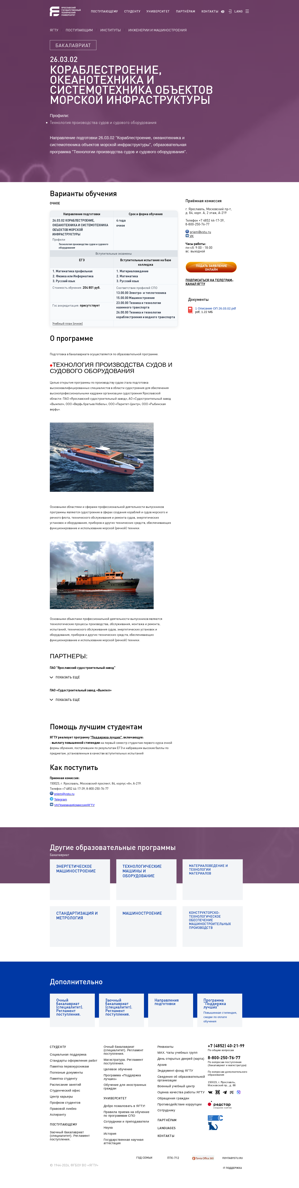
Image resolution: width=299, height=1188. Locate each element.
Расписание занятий (65, 1084)
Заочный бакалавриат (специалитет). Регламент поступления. (70, 1136)
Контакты (210, 11)
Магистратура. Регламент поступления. (123, 1061)
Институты (110, 30)
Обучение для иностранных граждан (125, 1086)
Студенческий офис (65, 1090)
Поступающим (79, 30)
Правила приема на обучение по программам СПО (126, 1113)
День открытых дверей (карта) (180, 1058)
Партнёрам (185, 11)
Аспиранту (58, 1114)
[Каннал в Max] (239, 1092)
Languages (166, 1128)
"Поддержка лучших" (106, 737)
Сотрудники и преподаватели (126, 1121)
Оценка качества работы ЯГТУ (181, 1092)
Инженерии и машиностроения (157, 30)
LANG (238, 11)
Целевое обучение (118, 1069)
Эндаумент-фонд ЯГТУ (175, 1070)
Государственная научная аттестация (124, 1141)
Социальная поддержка (68, 1054)
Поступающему (104, 11)
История (110, 1133)
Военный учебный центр (176, 1086)
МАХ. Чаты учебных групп (177, 1052)
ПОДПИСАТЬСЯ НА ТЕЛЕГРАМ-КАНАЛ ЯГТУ (209, 282)
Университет (158, 11)
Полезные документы (66, 1072)
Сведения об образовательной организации (181, 1078)
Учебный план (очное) (67, 323)
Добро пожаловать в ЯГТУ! (124, 1106)
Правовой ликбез (63, 1108)
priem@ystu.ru (200, 232)
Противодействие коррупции (179, 1104)
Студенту (132, 11)
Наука (108, 1127)
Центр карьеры (61, 1096)
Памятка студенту (63, 1078)
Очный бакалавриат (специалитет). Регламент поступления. (123, 1050)
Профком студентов (65, 1102)
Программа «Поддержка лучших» (122, 1077)
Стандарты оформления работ (73, 1060)
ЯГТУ (54, 30)
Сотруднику (166, 1110)
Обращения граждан (173, 1098)
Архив (162, 1064)
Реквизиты (165, 1046)
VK (191, 236)
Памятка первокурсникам (69, 1066)
